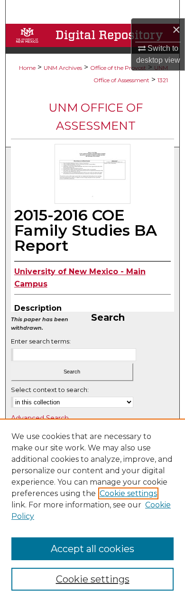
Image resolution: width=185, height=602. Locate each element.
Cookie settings (128, 493)
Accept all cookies (92, 548)
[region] (92, 510)
